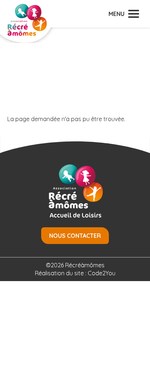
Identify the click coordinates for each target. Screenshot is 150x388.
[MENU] (134, 14)
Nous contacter (75, 235)
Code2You (101, 273)
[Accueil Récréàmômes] (27, 25)
